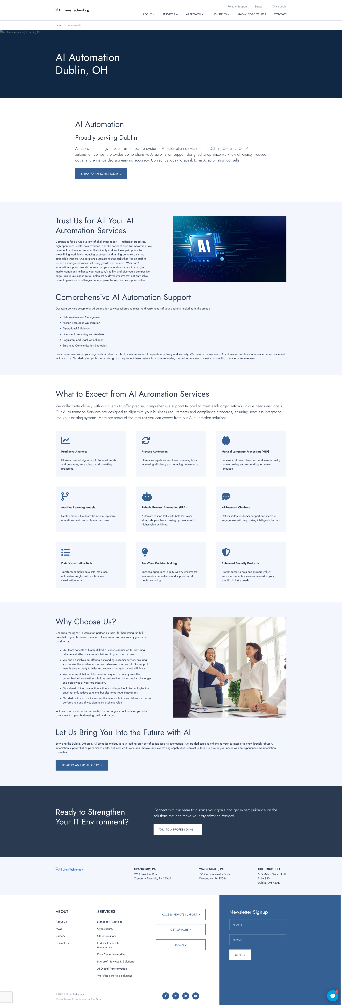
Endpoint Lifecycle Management (108, 945)
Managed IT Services (109, 922)
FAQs (59, 929)
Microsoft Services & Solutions (115, 961)
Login (179, 945)
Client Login (279, 6)
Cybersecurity (105, 929)
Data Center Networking (111, 954)
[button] (153, 14)
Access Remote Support (179, 915)
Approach (193, 14)
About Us (61, 922)
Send (239, 955)
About (147, 14)
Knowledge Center (252, 14)
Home (58, 25)
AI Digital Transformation (112, 969)
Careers (60, 936)
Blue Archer (96, 999)
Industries (219, 14)
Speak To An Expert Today (99, 174)
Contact (280, 14)
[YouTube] (195, 995)
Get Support (179, 930)
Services (168, 14)
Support (259, 6)
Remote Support (237, 6)
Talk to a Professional (176, 829)
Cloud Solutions (106, 936)
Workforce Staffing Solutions (114, 976)
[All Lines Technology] (80, 10)
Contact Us (62, 943)
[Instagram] (175, 995)
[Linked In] (185, 995)
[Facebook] (165, 995)
